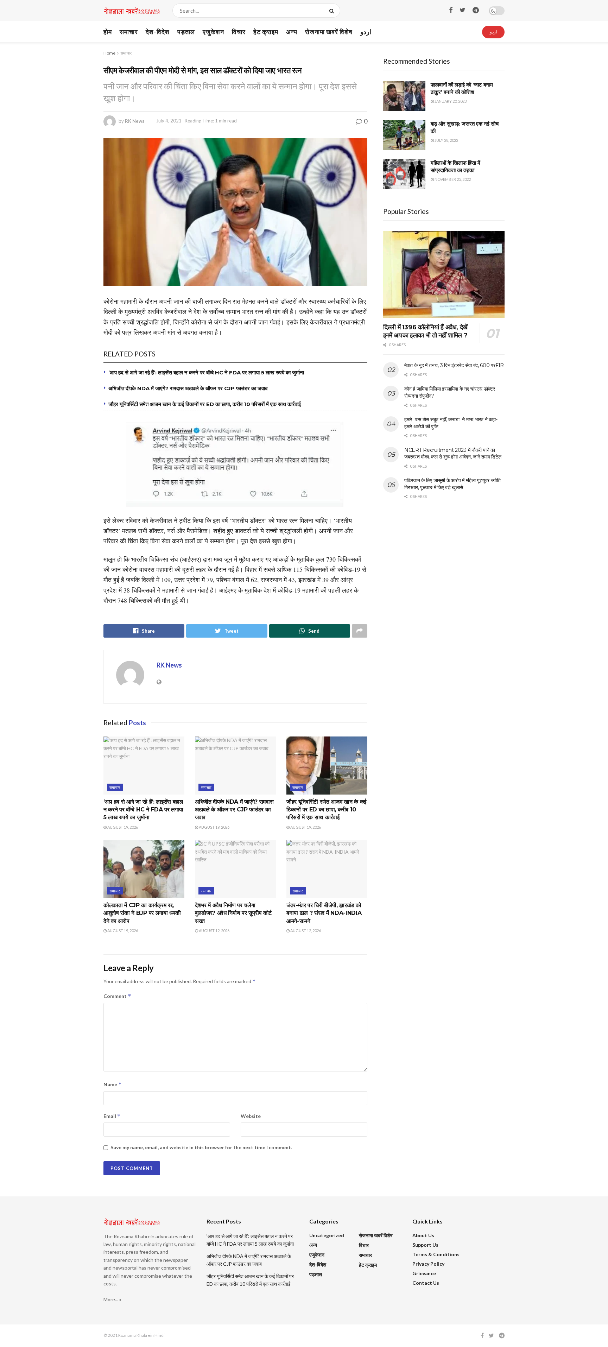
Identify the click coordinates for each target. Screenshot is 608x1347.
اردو (365, 32)
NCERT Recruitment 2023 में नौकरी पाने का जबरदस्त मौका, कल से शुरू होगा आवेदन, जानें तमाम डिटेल (452, 453)
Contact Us (425, 1283)
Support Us (425, 1245)
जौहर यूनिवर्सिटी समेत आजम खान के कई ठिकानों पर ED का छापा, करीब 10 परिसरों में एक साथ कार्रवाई (204, 404)
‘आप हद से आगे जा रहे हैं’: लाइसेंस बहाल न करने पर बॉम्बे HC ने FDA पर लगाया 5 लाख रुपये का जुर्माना (206, 372)
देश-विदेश (158, 32)
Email (112, 1116)
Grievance (424, 1273)
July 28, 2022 (446, 140)
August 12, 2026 (213, 930)
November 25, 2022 (452, 179)
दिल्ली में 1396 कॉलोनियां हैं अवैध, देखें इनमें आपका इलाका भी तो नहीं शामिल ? (425, 331)
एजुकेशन (213, 32)
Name (112, 1084)
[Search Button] (333, 11)
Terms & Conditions (436, 1254)
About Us (423, 1235)
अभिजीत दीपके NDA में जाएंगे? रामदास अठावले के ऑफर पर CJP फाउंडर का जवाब (187, 388)
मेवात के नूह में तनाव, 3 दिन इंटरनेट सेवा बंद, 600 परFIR (454, 365)
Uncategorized (326, 1235)
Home (109, 53)
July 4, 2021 (169, 121)
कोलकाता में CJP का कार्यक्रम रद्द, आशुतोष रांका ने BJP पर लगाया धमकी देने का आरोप (141, 913)
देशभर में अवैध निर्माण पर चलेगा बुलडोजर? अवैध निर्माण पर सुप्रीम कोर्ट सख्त (233, 913)
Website (251, 1116)
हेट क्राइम (265, 32)
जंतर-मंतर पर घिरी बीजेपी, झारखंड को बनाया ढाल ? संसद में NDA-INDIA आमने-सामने (323, 913)
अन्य (291, 32)
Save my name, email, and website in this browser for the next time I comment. (201, 1147)
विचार (239, 32)
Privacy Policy (428, 1264)
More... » (112, 1299)
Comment (117, 996)
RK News (135, 121)
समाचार (129, 32)
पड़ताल (186, 32)
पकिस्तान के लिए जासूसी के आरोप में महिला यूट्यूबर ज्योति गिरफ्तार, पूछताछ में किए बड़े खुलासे (452, 484)
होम (107, 32)
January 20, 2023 (450, 101)
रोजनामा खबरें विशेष (329, 32)
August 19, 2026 (122, 827)
